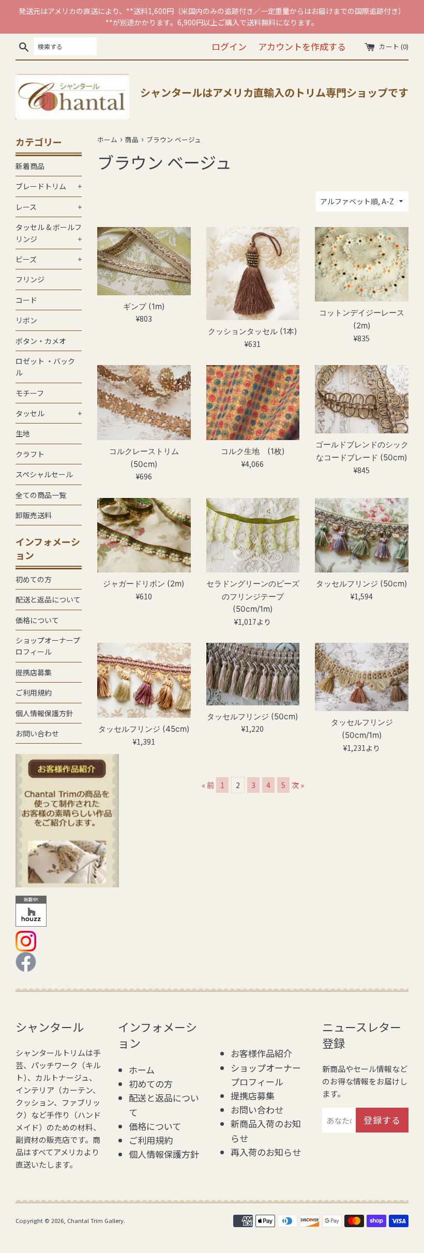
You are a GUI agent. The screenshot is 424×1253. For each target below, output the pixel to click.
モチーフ (30, 393)
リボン (26, 320)
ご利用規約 (34, 692)
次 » (298, 785)
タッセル (49, 413)
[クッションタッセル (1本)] (253, 274)
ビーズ (49, 259)
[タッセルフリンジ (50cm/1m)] (361, 677)
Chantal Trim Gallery (95, 1220)
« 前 (208, 785)
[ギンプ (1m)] (144, 261)
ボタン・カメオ (41, 341)
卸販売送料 (34, 515)
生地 (23, 433)
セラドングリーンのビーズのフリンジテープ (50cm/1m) (252, 596)
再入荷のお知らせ (266, 1151)
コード (26, 300)
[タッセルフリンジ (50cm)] (361, 535)
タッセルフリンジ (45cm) (144, 729)
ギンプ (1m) (144, 306)
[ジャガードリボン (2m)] (144, 535)
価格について (37, 620)
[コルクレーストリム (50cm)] (144, 402)
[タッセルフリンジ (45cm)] (144, 680)
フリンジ (30, 279)
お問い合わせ (37, 733)
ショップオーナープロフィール (48, 646)
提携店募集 (34, 672)
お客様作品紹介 (261, 1053)
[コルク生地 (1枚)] (253, 402)
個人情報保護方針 (44, 713)
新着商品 (30, 166)
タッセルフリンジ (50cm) (361, 583)
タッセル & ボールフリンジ (49, 233)
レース (49, 207)
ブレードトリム (49, 186)
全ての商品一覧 (41, 495)
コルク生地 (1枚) (253, 451)
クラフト (30, 454)
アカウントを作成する (302, 46)
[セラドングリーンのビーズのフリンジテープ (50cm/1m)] (253, 535)
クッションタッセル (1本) (252, 331)
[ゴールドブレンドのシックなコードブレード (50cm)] (361, 399)
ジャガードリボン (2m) (144, 583)
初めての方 (34, 579)
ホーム (142, 1069)
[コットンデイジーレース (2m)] (361, 264)
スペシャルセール (44, 474)
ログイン (229, 46)
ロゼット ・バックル (45, 367)
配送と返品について (48, 599)
